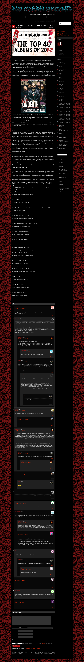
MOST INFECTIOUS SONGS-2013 (64, 107)
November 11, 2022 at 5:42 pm (23, 453)
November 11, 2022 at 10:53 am (20, 430)
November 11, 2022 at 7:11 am (20, 308)
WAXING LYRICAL (62, 148)
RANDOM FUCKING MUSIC (63, 130)
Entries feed (61, 53)
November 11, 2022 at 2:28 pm (23, 419)
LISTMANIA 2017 (61, 85)
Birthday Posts (61, 65)
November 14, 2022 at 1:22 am (20, 580)
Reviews (60, 132)
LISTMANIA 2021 (61, 91)
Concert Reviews (61, 67)
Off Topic (60, 126)
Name (16, 630)
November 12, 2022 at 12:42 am (20, 503)
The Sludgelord (61, 185)
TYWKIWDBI (61, 189)
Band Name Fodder (62, 63)
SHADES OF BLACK (62, 136)
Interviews (60, 74)
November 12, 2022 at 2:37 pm (23, 522)
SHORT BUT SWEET (62, 137)
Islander (18, 301)
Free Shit (60, 73)
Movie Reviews (61, 125)
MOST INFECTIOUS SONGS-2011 (64, 104)
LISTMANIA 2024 (61, 95)
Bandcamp (60, 161)
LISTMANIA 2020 (61, 89)
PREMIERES (43, 17)
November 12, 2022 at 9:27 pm (20, 552)
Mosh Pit (60, 100)
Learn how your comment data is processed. (32, 648)
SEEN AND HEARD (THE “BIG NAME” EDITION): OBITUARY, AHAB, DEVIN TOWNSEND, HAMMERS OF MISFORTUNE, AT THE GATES (42, 21)
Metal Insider (61, 178)
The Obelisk (61, 184)
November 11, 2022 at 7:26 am (20, 319)
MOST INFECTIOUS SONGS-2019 (64, 115)
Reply (52, 315)
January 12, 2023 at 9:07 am (19, 602)
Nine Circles (61, 180)
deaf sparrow (61, 166)
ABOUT (48, 17)
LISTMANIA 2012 (61, 78)
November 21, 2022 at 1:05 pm (26, 351)
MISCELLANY (61, 99)
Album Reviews (61, 62)
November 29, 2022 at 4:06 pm (20, 591)
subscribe (43, 643)
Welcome (60, 149)
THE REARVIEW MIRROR (63, 144)
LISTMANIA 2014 (61, 81)
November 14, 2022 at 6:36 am (26, 376)
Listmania (60, 77)
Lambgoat (60, 174)
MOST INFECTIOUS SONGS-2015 (64, 110)
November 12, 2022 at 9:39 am (20, 512)
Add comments (52, 27)
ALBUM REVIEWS (36, 17)
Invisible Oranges (62, 173)
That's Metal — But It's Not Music (64, 141)
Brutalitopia (61, 163)
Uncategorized (61, 147)
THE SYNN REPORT (62, 145)
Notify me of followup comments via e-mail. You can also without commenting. (37, 643)
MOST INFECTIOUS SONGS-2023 (64, 121)
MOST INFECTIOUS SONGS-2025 (64, 123)
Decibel (54, 301)
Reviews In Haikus (62, 133)
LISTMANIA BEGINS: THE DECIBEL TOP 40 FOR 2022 (34, 26)
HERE (47, 120)
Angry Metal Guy (61, 159)
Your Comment (17, 614)
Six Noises (60, 181)
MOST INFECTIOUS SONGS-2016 (64, 111)
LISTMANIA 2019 (61, 88)
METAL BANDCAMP (62, 177)
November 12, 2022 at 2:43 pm (26, 462)
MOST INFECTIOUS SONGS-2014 (64, 108)
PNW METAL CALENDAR (20, 17)
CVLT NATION (61, 165)
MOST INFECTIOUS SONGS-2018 (64, 114)
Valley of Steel (61, 191)
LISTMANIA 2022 (19, 27)
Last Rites (60, 176)
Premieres (60, 129)
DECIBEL (60, 167)
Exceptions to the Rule (62, 69)
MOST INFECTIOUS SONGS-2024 (64, 122)
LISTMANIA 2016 (61, 84)
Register (60, 50)
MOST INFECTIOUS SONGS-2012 (64, 106)
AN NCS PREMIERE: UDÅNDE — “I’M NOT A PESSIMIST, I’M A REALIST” (19, 21)
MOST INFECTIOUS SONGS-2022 (64, 119)
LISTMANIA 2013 (61, 80)
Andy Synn (23, 374)
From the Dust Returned (63, 170)
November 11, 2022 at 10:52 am (20, 410)
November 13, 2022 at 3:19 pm (26, 569)
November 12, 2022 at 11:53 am (23, 361)
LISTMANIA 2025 (61, 96)
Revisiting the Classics (62, 134)
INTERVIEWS (28, 17)
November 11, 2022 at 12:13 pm (20, 474)
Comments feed (61, 54)
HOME (13, 17)
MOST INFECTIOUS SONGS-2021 (64, 118)
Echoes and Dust (62, 169)
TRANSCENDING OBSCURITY (64, 188)
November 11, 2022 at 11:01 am (23, 338)
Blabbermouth (61, 162)
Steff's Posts (61, 140)
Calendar (60, 66)
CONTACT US (53, 17)
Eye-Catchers (61, 70)
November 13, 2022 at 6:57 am (23, 560)
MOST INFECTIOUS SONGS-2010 (64, 103)
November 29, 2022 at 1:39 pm (23, 534)
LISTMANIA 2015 (61, 82)
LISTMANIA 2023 (61, 93)
